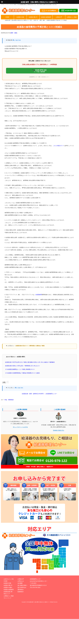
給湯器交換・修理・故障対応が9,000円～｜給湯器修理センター (39, 393)
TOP (18, 20)
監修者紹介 (21, 591)
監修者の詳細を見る (58, 430)
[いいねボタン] (4, 382)
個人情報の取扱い (22, 585)
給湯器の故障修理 (46, 17)
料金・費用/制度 (9, 399)
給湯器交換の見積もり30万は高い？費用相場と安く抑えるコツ (22, 365)
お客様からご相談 (72, 17)
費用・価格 (14, 33)
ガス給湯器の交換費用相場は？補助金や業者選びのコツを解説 (22, 373)
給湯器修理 (39, 294)
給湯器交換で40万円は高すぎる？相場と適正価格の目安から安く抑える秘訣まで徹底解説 (30, 362)
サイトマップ (7, 598)
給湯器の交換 (20, 17)
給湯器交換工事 (8, 591)
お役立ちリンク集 (9, 579)
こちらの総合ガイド (58, 145)
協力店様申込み (22, 587)
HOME (7, 17)
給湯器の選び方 (33, 17)
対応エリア (7, 593)
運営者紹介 (21, 589)
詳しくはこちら (17, 40)
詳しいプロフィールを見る (20, 427)
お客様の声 (59, 17)
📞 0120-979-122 (40, 70)
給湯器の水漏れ (8, 587)
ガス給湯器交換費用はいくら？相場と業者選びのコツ (20, 369)
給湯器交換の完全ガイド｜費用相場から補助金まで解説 (30, 345)
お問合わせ (21, 581)
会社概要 (20, 583)
